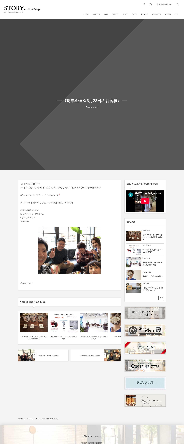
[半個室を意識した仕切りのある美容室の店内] (94, 322)
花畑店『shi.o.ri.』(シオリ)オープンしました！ (153, 289)
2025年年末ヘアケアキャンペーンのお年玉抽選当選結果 (153, 237)
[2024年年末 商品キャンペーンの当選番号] (64, 322)
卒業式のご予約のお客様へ (152, 276)
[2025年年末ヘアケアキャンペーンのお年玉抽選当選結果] (34, 322)
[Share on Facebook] (144, 4)
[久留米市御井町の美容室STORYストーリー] (22, 8)
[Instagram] (150, 4)
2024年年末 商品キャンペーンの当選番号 (153, 251)
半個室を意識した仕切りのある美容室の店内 (152, 264)
